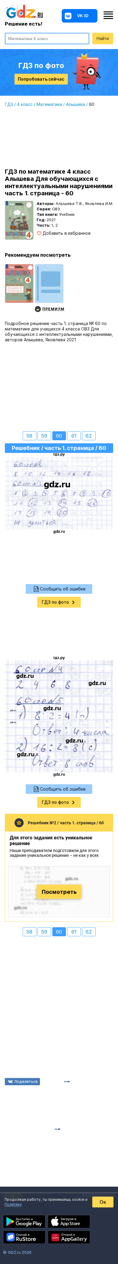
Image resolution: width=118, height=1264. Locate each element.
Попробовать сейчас (41, 79)
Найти (103, 38)
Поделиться (26, 1081)
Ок (103, 1202)
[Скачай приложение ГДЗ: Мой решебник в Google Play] (24, 1221)
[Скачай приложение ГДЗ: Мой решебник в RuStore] (24, 1237)
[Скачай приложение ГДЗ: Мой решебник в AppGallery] (69, 1237)
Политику (13, 1204)
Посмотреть (59, 891)
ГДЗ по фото (55, 602)
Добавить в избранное (67, 233)
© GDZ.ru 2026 (17, 1252)
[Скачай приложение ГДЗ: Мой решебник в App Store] (69, 1221)
